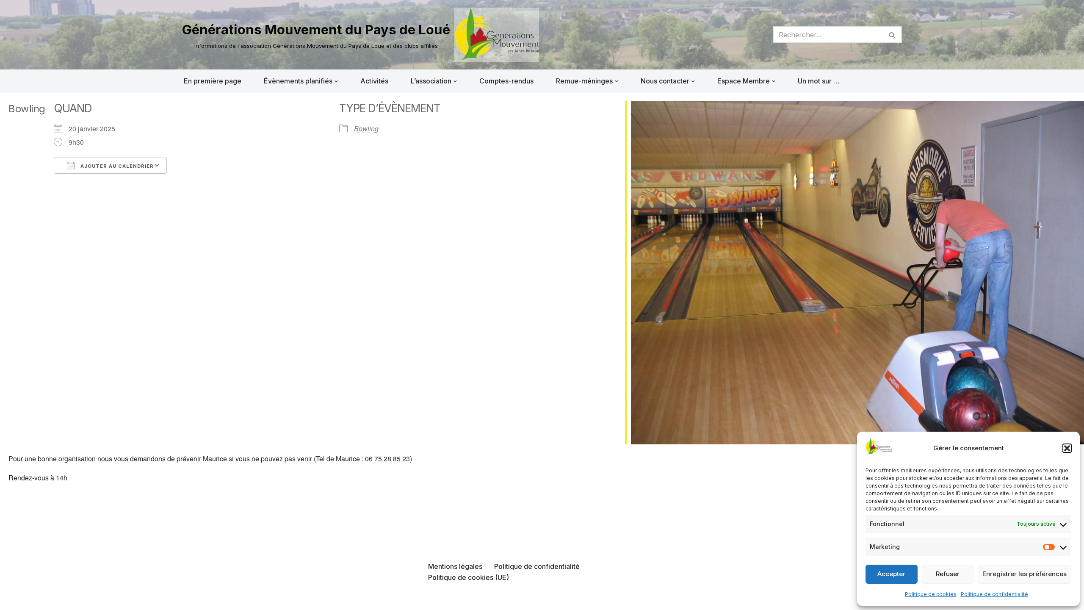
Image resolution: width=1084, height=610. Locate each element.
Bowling (366, 128)
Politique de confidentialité (994, 594)
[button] (1067, 448)
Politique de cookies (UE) (468, 577)
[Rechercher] (892, 34)
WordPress (267, 599)
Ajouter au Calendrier (116, 166)
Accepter (891, 574)
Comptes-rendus (506, 81)
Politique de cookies (931, 594)
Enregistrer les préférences (1024, 574)
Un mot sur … (819, 81)
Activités (374, 81)
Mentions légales (455, 566)
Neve (190, 599)
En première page (212, 81)
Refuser (948, 574)
